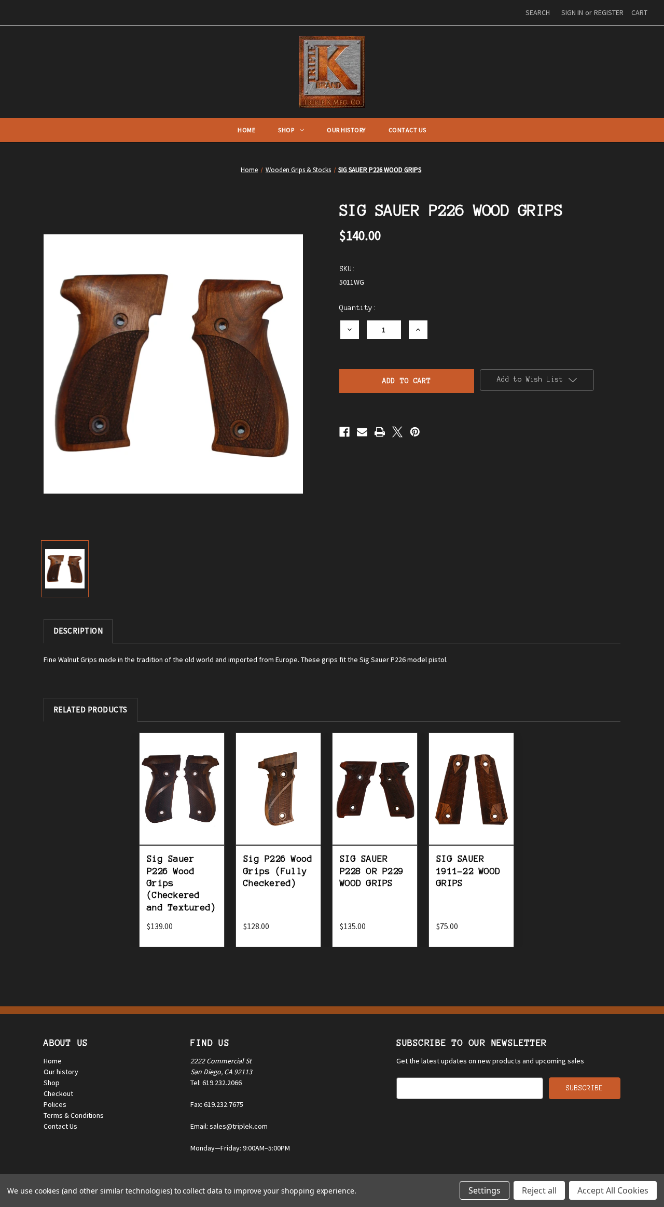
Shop (286, 130)
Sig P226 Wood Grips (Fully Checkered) (277, 871)
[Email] (362, 432)
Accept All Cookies (612, 1190)
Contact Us (407, 130)
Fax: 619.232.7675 (216, 1104)
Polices (55, 1104)
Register (609, 12)
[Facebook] (344, 432)
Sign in (572, 12)
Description (78, 631)
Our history (61, 1071)
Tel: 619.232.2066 (216, 1082)
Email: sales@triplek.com (229, 1126)
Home (246, 130)
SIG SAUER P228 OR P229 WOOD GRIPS (372, 871)
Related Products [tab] (90, 709)
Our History (346, 130)
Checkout (58, 1093)
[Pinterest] (415, 432)
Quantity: (358, 308)
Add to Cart (181, 800)
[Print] (380, 432)
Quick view (181, 777)
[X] (397, 432)
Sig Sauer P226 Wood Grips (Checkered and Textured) (181, 883)
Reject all (539, 1190)
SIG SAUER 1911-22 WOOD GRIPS (468, 871)
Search (537, 12)
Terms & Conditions (74, 1115)
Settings (484, 1190)
